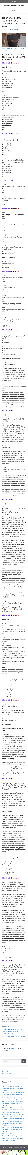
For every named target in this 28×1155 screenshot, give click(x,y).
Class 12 (7, 1026)
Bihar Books (10, 1153)
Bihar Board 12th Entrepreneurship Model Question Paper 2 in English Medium (12, 1129)
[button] (14, 1152)
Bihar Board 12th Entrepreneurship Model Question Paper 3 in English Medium (12, 1123)
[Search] (24, 1061)
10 (24, 1151)
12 (7, 1153)
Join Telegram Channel (16, 1153)
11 (3, 1153)
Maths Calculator (7, 1070)
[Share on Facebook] (1, 576)
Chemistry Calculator (8, 1074)
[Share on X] (1, 579)
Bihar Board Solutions (14, 5)
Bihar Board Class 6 (11, 1151)
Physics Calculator (7, 1072)
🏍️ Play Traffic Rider (23, 1153)
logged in (13, 1048)
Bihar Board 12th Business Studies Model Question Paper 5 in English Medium (12, 1103)
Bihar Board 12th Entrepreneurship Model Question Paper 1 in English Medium (12, 1088)
